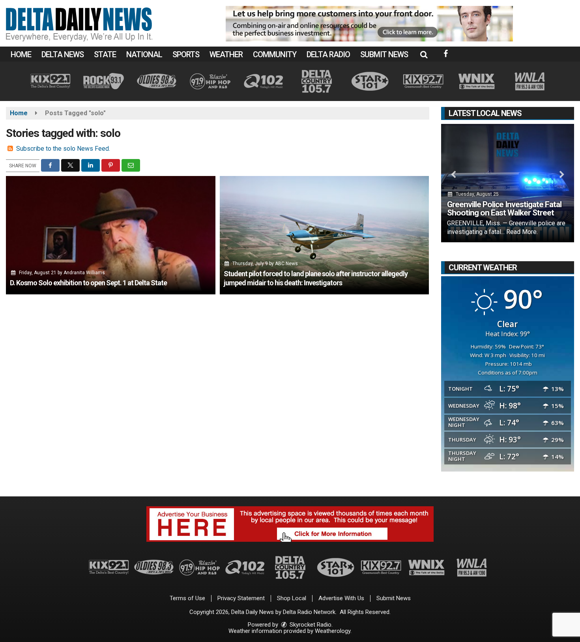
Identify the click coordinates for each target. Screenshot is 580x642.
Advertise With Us (341, 598)
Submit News (384, 54)
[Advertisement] (369, 23)
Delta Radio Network (309, 612)
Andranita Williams (84, 272)
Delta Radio (328, 54)
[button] (423, 54)
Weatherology (332, 631)
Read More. (522, 232)
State (105, 54)
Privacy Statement (241, 598)
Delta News (62, 54)
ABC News (286, 263)
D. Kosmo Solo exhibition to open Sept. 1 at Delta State (88, 283)
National (144, 54)
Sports (185, 54)
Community (274, 54)
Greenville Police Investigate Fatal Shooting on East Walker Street (504, 208)
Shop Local (291, 598)
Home (21, 54)
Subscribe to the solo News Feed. (63, 148)
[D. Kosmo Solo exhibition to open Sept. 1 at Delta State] (110, 235)
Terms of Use (187, 598)
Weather (226, 54)
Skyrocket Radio (309, 624)
